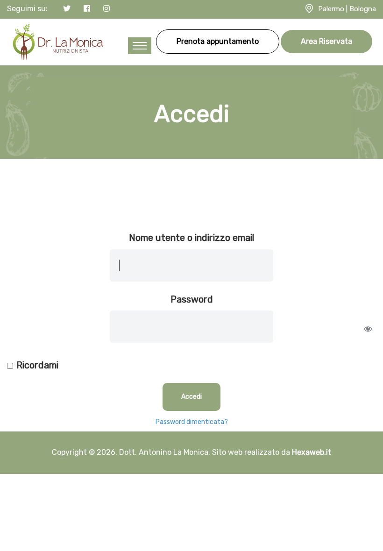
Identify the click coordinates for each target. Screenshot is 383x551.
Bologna (362, 9)
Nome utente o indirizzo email (191, 237)
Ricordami (37, 365)
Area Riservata (326, 41)
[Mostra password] (368, 329)
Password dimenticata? (192, 422)
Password (191, 299)
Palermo (331, 9)
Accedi (191, 397)
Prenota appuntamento (218, 41)
